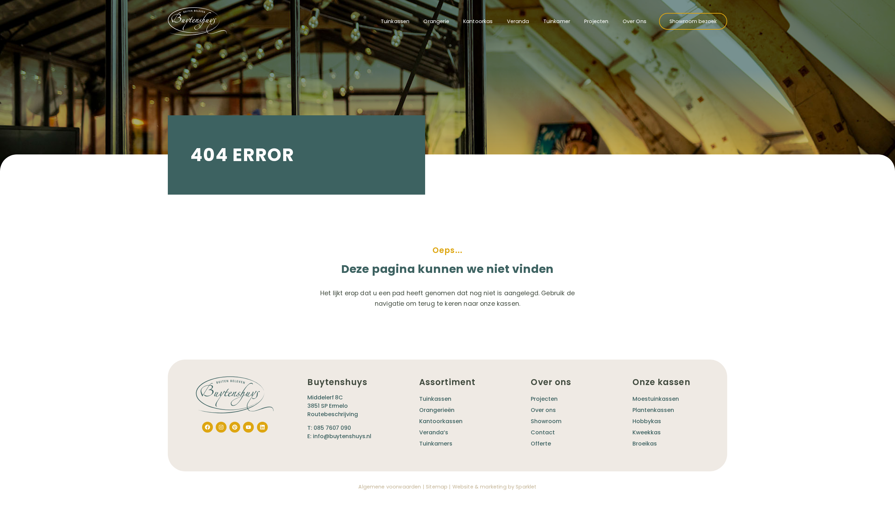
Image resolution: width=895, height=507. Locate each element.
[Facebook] (207, 427)
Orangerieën (436, 410)
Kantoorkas (478, 21)
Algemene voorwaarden (389, 486)
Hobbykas (646, 421)
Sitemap (437, 486)
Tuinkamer (556, 21)
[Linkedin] (262, 427)
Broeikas (644, 444)
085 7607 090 (332, 428)
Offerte (541, 444)
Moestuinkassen (655, 399)
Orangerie (436, 21)
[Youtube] (248, 427)
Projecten (596, 21)
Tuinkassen (395, 21)
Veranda (518, 21)
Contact (543, 432)
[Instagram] (221, 427)
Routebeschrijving (332, 414)
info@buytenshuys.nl (342, 436)
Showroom (546, 421)
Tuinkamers (435, 444)
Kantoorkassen (441, 421)
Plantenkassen (653, 410)
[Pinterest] (234, 427)
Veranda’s (433, 432)
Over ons (634, 21)
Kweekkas (646, 432)
